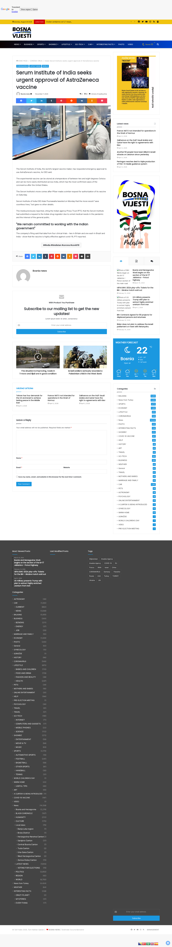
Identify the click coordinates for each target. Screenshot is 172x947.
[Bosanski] (140, 944)
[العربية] (148, 944)
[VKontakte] (82, 100)
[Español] (156, 944)
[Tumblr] (51, 100)
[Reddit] (71, 100)
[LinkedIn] (42, 100)
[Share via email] (81, 256)
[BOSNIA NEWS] (21, 32)
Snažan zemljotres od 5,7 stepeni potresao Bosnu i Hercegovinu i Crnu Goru (76, 22)
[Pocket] (102, 100)
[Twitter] (31, 100)
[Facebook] (21, 100)
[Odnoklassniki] (92, 100)
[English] (152, 944)
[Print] (87, 256)
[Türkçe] (144, 944)
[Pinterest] (61, 100)
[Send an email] (31, 94)
